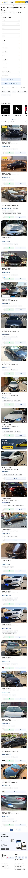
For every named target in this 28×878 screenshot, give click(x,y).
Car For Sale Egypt (5, 865)
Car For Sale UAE (4, 866)
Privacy (15, 860)
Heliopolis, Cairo (7, 369)
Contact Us (16, 857)
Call (21, 152)
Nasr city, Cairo (6, 787)
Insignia (11, 180)
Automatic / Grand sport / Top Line (9, 213)
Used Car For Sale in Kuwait (19, 865)
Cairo (5, 180)
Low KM (21, 505)
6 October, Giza (6, 598)
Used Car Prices (11, 79)
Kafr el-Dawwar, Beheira (8, 431)
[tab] (3, 87)
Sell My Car (21, 2)
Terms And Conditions (18, 859)
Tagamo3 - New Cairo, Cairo (9, 305)
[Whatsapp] (9, 153)
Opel (8, 180)
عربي (13, 2)
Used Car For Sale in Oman (19, 869)
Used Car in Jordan (18, 866)
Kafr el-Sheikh (6, 536)
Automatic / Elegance (7, 338)
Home (15, 856)
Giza (5, 567)
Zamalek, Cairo (6, 244)
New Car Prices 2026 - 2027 (11, 83)
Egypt (10, 857)
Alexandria (6, 695)
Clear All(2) (18, 12)
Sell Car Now (8, 447)
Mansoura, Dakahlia (7, 505)
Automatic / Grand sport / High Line (9, 600)
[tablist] (14, 87)
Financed (19, 213)
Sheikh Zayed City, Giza (8, 400)
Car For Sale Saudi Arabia (6, 868)
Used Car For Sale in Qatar (19, 868)
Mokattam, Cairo (7, 275)
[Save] (25, 127)
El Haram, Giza (6, 336)
